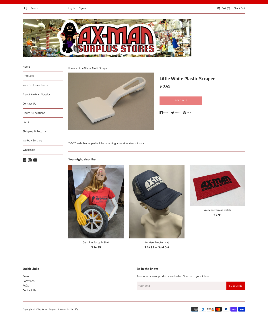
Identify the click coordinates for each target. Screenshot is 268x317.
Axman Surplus (49, 309)
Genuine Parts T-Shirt (96, 242)
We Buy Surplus (32, 140)
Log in (71, 8)
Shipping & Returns (34, 131)
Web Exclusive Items (35, 85)
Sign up (83, 8)
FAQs (26, 122)
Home (26, 67)
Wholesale (29, 150)
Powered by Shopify (68, 309)
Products (43, 76)
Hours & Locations (34, 113)
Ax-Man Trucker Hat (156, 242)
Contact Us (29, 104)
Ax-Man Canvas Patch (217, 210)
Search (27, 276)
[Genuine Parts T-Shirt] (96, 201)
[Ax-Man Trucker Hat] (156, 201)
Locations (28, 281)
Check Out (239, 8)
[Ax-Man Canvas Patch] (217, 185)
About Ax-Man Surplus (37, 94)
